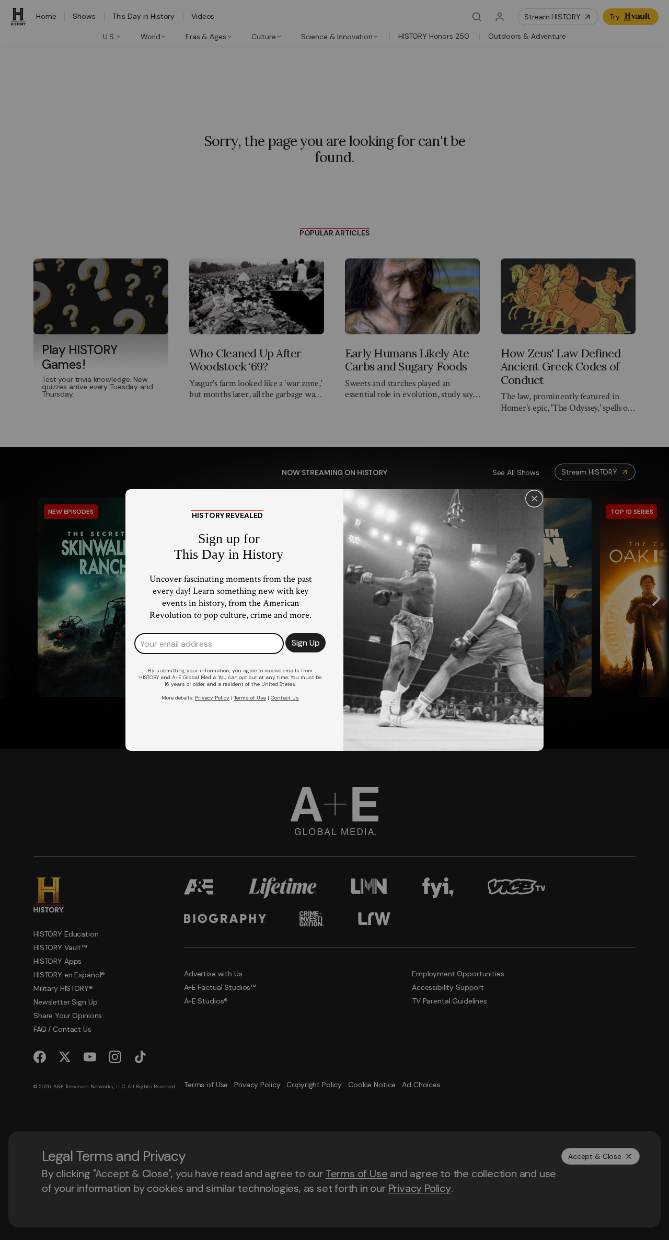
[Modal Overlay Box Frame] (334, 620)
